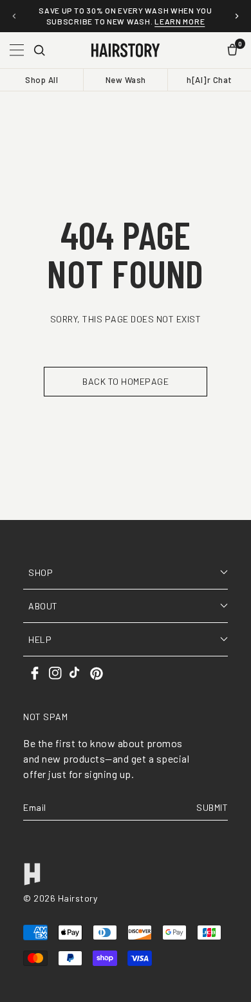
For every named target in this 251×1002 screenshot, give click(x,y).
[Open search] (39, 50)
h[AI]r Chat (209, 80)
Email (34, 807)
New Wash (126, 80)
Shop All (41, 80)
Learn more (179, 21)
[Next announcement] (237, 16)
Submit (212, 807)
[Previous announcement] (14, 16)
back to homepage (125, 381)
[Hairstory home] (125, 50)
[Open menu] (17, 50)
